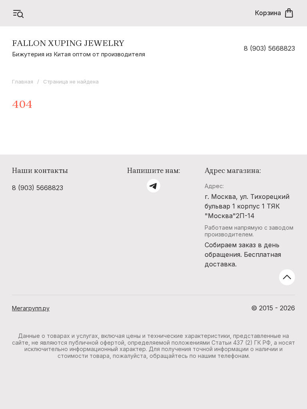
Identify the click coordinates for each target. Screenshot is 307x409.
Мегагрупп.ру (31, 308)
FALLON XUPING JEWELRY (68, 43)
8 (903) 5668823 (269, 48)
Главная (22, 81)
